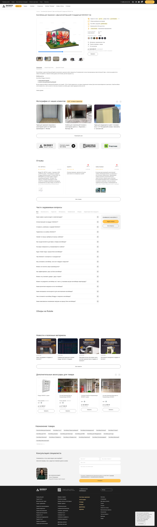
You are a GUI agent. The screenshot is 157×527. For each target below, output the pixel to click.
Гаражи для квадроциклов (42, 517)
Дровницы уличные (62, 522)
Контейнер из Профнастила (70, 437)
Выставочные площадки (21, 1)
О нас (41, 1)
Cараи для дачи (40, 497)
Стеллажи (68, 6)
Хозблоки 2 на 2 (61, 514)
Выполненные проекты (106, 509)
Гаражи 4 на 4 (39, 519)
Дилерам (103, 516)
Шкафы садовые (61, 503)
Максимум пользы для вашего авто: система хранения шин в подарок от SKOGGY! (88, 359)
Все (37, 211)
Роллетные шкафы (62, 499)
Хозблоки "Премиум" (49, 6)
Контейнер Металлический (43, 440)
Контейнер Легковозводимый (99, 437)
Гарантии (53, 211)
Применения (71, 211)
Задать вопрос (110, 221)
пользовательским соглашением (97, 476)
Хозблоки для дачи (62, 506)
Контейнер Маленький (114, 437)
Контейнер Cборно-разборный (71, 430)
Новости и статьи (105, 507)
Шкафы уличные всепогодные (65, 501)
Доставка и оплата (105, 501)
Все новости (78, 366)
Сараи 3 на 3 (39, 499)
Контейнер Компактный (84, 437)
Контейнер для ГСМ (41, 433)
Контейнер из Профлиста (55, 437)
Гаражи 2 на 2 (39, 514)
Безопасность (45, 211)
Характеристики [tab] (48, 67)
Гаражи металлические (41, 510)
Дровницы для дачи (62, 524)
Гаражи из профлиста (41, 521)
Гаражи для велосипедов (42, 523)
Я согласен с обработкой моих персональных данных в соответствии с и (97, 476)
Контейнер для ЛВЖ (80, 433)
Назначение (103, 512)
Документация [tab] (60, 67)
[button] (40, 190)
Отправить (100, 480)
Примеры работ (6, 1)
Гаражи (25, 6)
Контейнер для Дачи (53, 433)
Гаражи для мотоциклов (41, 512)
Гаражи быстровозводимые (42, 506)
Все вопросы (110, 225)
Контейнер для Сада (108, 433)
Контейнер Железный (41, 437)
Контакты (46, 1)
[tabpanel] (78, 82)
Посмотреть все (78, 135)
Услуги (102, 503)
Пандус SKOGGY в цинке (43, 395)
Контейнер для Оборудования (94, 433)
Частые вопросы (104, 514)
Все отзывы (78, 199)
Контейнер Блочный (101, 430)
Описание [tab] (39, 67)
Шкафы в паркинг (62, 497)
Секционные (40, 6)
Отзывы (102, 505)
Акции (13, 1)
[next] (83, 58)
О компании (103, 499)
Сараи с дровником (40, 503)
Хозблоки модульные (62, 519)
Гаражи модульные (40, 508)
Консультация (150, 1)
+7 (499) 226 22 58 (125, 2)
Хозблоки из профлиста (63, 517)
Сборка (79, 211)
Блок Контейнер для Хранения (44, 430)
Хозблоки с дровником (63, 510)
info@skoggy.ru (82, 490)
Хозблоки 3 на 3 (61, 512)
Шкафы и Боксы (60, 6)
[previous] (117, 101)
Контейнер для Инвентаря (66, 433)
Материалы (62, 211)
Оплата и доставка (33, 1)
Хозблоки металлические (63, 508)
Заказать (93, 54)
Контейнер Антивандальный (87, 430)
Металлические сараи (41, 501)
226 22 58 (83, 488)
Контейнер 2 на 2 (57, 430)
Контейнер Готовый (112, 430)
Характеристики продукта (91, 211)
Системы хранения (84, 497)
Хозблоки (32, 6)
